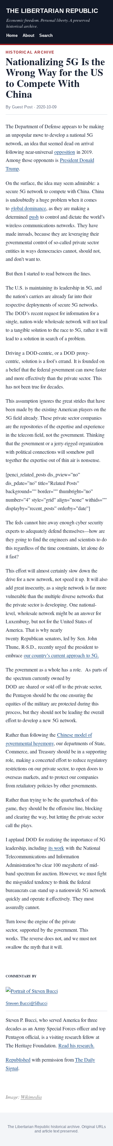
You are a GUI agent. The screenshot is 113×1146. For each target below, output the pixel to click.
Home (12, 35)
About (28, 35)
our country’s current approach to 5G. (61, 655)
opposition (64, 151)
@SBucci (38, 1003)
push (34, 216)
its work (56, 847)
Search (46, 35)
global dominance (28, 208)
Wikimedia (31, 1096)
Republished (18, 1059)
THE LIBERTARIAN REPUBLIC (52, 10)
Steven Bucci (18, 1003)
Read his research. (76, 1045)
